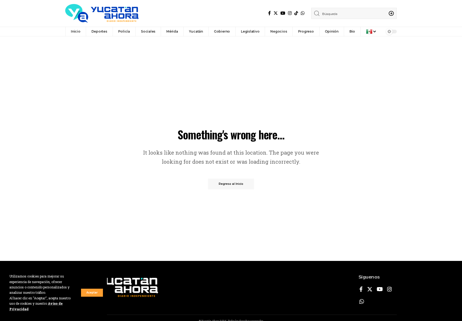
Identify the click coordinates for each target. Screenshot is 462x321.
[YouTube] (283, 13)
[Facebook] (269, 13)
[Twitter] (275, 13)
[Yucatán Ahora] (102, 13)
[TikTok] (296, 13)
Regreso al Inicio (231, 184)
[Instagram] (290, 13)
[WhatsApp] (302, 13)
